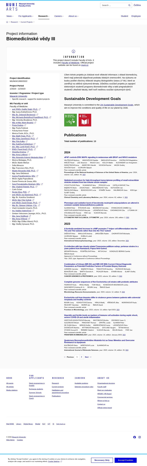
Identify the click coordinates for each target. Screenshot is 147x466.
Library (18, 424)
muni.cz (84, 65)
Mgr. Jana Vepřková (20, 216)
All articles (10, 387)
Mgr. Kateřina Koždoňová (22, 144)
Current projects (58, 387)
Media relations (11, 390)
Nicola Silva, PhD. (19, 192)
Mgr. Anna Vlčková (19, 219)
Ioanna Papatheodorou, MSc (23, 176)
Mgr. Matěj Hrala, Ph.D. (21, 136)
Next (87, 357)
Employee (136, 16)
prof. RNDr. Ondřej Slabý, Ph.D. (25, 109)
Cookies (20, 440)
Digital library (28, 424)
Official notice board (104, 408)
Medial (37, 424)
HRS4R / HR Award (104, 394)
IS (53, 424)
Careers (80, 378)
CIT (49, 424)
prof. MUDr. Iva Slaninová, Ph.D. (25, 195)
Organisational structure (106, 383)
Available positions (81, 383)
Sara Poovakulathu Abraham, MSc (26, 184)
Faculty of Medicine (70, 63)
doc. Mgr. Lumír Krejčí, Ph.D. (23, 147)
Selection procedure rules (84, 387)
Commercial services (105, 397)
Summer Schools (35, 392)
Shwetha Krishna (19, 152)
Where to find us (103, 401)
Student (124, 16)
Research (58, 378)
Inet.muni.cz (60, 424)
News (9, 378)
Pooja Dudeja (17, 125)
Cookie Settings (53, 461)
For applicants (36, 376)
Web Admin (10, 440)
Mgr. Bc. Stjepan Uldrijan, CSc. (24, 205)
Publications (56, 396)
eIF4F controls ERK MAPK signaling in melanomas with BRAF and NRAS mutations (100, 157)
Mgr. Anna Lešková (20, 155)
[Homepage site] (20, 7)
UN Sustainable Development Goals (116, 105)
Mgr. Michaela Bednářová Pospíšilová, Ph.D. (30, 117)
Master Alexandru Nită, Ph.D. (24, 171)
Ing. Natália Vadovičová (21, 211)
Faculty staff (101, 387)
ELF (43, 424)
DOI (84, 175)
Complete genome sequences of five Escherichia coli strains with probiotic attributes (101, 282)
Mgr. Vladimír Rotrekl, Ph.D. (23, 187)
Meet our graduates (104, 390)
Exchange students (36, 389)
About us (103, 378)
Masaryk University (18, 96)
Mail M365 (10, 424)
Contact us (101, 404)
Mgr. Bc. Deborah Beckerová (23, 115)
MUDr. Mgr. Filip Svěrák (21, 200)
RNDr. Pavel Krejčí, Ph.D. (22, 149)
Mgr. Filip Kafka (18, 141)
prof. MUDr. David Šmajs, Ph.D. (25, 203)
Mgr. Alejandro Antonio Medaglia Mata (27, 157)
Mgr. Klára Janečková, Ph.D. (23, 139)
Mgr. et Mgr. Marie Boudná (22, 123)
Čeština (137, 5)
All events (9, 383)
